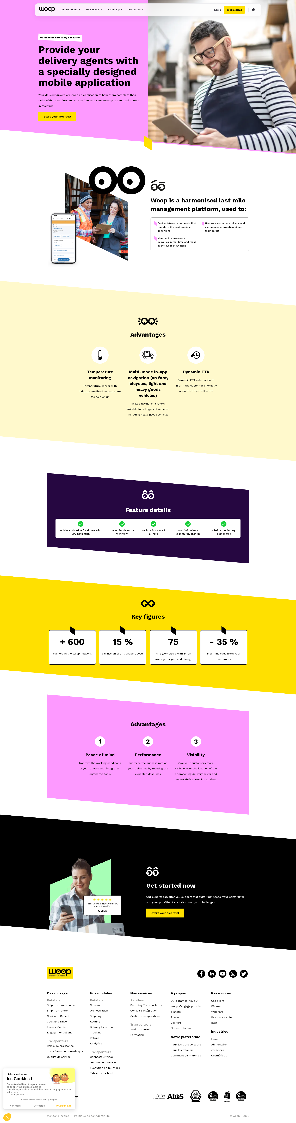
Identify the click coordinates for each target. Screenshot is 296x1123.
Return (94, 1038)
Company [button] (114, 9)
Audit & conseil (140, 1029)
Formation (137, 1035)
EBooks (216, 1006)
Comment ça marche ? (186, 1055)
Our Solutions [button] (69, 9)
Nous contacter (181, 1028)
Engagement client (59, 1032)
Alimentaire (219, 1044)
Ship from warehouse (61, 1005)
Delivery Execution (102, 1027)
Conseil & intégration (143, 1010)
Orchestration (99, 1010)
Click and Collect (58, 1016)
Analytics (96, 1043)
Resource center (222, 1017)
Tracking (95, 1032)
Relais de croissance (60, 1046)
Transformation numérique (65, 1051)
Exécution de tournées (105, 1067)
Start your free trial (57, 116)
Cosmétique (219, 1055)
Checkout (96, 1005)
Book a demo (234, 9)
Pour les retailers (182, 1050)
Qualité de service (59, 1056)
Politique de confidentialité (92, 1116)
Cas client (217, 1000)
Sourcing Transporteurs (146, 1005)
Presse (175, 1017)
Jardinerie (218, 1050)
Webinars (217, 1011)
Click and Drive (57, 1021)
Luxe (214, 1039)
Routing (95, 1021)
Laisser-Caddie (56, 1027)
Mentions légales (58, 1116)
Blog (214, 1022)
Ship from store (57, 1010)
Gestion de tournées (103, 1062)
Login (217, 9)
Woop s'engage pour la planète (186, 1009)
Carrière (176, 1022)
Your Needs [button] (92, 9)
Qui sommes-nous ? (184, 1000)
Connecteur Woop (102, 1056)
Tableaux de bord (101, 1073)
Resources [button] (134, 9)
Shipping (95, 1016)
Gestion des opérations (145, 1016)
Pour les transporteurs (186, 1044)
